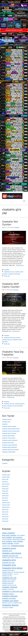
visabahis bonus (9, 548)
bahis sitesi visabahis (9, 535)
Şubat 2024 (5, 516)
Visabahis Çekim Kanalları (9, 426)
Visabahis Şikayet (10, 605)
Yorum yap (7, 276)
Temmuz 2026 (6, 474)
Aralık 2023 (5, 521)
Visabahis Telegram (9, 587)
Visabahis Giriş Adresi (12, 568)
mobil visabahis (18, 541)
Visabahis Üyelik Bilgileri (8, 452)
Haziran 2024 (5, 507)
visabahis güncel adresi (8, 570)
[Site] (14, 50)
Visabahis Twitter (8, 594)
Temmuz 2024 (6, 505)
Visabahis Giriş (6, 421)
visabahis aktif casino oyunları (12, 337)
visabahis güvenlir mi (7, 572)
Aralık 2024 (5, 493)
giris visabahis (17, 537)
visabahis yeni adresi (10, 601)
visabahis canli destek (11, 553)
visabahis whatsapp (10, 596)
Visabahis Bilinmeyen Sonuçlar (10, 449)
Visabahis (6, 269)
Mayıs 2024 (5, 509)
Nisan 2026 (5, 479)
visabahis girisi (9, 560)
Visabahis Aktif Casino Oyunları (11, 285)
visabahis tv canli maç (8, 589)
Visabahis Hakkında (19, 572)
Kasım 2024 (5, 495)
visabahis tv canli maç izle (12, 591)
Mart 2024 (5, 514)
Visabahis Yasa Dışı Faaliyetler (13, 353)
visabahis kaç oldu (7, 575)
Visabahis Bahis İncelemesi (9, 447)
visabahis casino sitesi (8, 557)
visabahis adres (6, 546)
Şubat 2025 (5, 488)
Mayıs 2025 (5, 486)
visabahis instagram (7, 574)
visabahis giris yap (9, 271)
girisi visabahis (7, 537)
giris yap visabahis (7, 539)
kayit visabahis (7, 541)
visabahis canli (7, 551)
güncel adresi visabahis (19, 539)
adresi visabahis (8, 533)
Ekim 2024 (5, 498)
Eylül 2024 (5, 500)
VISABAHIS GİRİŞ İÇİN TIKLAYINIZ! (14, 30)
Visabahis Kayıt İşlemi (8, 442)
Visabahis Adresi (6, 419)
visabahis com (18, 557)
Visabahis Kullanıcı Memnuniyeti (11, 428)
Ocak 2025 (5, 491)
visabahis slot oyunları (14, 273)
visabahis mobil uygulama (9, 579)
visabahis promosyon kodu (9, 585)
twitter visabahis (7, 543)
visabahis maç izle (9, 578)
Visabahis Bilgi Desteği (8, 435)
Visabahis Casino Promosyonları (11, 431)
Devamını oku (20, 265)
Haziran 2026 (5, 477)
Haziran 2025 (5, 484)
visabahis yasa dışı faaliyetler (15, 405)
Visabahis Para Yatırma (8, 581)
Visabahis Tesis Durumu (8, 438)
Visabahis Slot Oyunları (10, 223)
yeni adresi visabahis (7, 607)
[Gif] (14, 81)
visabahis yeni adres (9, 598)
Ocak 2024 (5, 518)
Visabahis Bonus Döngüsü (9, 433)
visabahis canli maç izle (10, 555)
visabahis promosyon (7, 583)
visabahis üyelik (17, 602)
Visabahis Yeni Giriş (7, 602)
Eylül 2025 (5, 481)
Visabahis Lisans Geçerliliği (9, 445)
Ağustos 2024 (6, 502)
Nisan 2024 (5, 511)
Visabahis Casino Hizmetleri (9, 440)
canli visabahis (21, 535)
